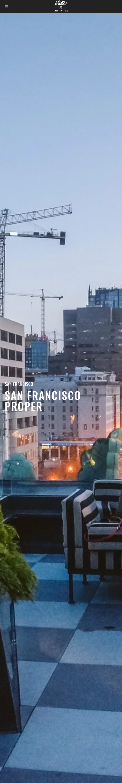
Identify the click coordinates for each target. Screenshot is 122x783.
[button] (6, 6)
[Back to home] (61, 6)
